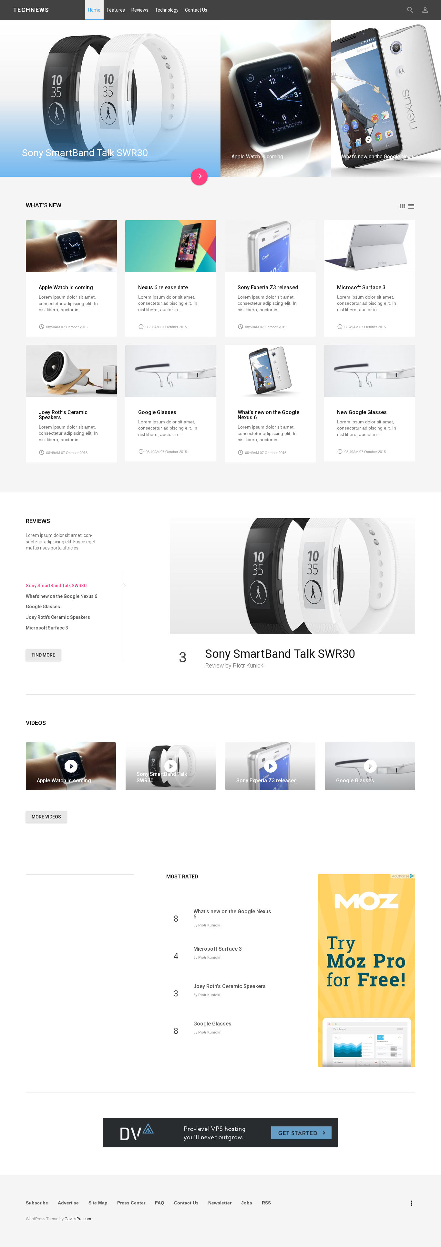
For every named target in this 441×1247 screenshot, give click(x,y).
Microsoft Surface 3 (361, 287)
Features (116, 10)
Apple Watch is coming (66, 287)
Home (94, 10)
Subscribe (37, 1202)
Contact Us (196, 10)
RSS (266, 1202)
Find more (43, 655)
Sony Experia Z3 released (268, 287)
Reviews (140, 10)
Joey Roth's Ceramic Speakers (229, 986)
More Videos (46, 816)
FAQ (159, 1202)
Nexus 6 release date (163, 287)
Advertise (68, 1202)
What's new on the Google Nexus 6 (232, 914)
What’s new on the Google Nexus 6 (268, 415)
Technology (167, 10)
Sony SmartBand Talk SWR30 (280, 654)
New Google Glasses (362, 412)
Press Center (131, 1202)
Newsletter (219, 1202)
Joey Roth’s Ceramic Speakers (63, 415)
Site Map (98, 1202)
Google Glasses (157, 412)
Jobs (246, 1202)
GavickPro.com (78, 1219)
